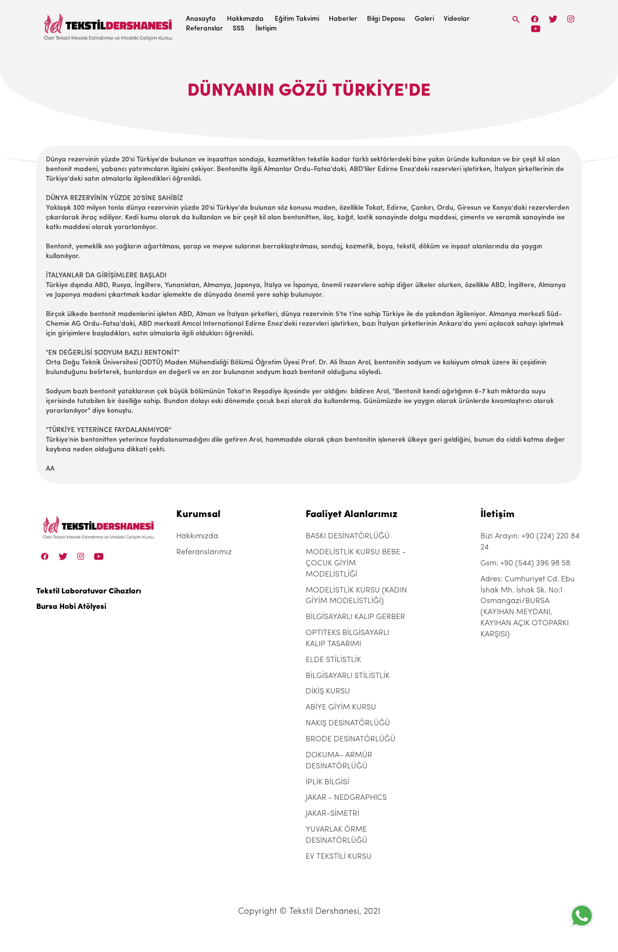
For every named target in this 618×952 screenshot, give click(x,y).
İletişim (266, 28)
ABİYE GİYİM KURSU (341, 707)
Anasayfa (201, 19)
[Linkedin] (535, 29)
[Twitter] (553, 19)
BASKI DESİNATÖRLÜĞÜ (348, 536)
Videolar (457, 19)
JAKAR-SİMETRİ (332, 814)
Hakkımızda (245, 19)
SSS (238, 28)
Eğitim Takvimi (297, 19)
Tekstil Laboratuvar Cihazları (88, 591)
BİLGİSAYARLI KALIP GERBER (355, 617)
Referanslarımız (204, 552)
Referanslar (204, 28)
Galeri (424, 19)
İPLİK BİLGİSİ (327, 782)
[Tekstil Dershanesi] (108, 24)
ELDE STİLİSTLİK (333, 660)
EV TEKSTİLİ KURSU (339, 857)
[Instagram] (570, 19)
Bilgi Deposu (386, 19)
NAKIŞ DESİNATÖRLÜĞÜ (348, 723)
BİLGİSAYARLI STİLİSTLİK (348, 676)
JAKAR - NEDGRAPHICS (346, 798)
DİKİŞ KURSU (328, 691)
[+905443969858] (582, 915)
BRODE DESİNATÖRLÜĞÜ (350, 739)
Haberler (343, 19)
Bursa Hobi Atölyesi (71, 607)
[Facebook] (535, 19)
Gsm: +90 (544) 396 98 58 (525, 563)
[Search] (516, 20)
